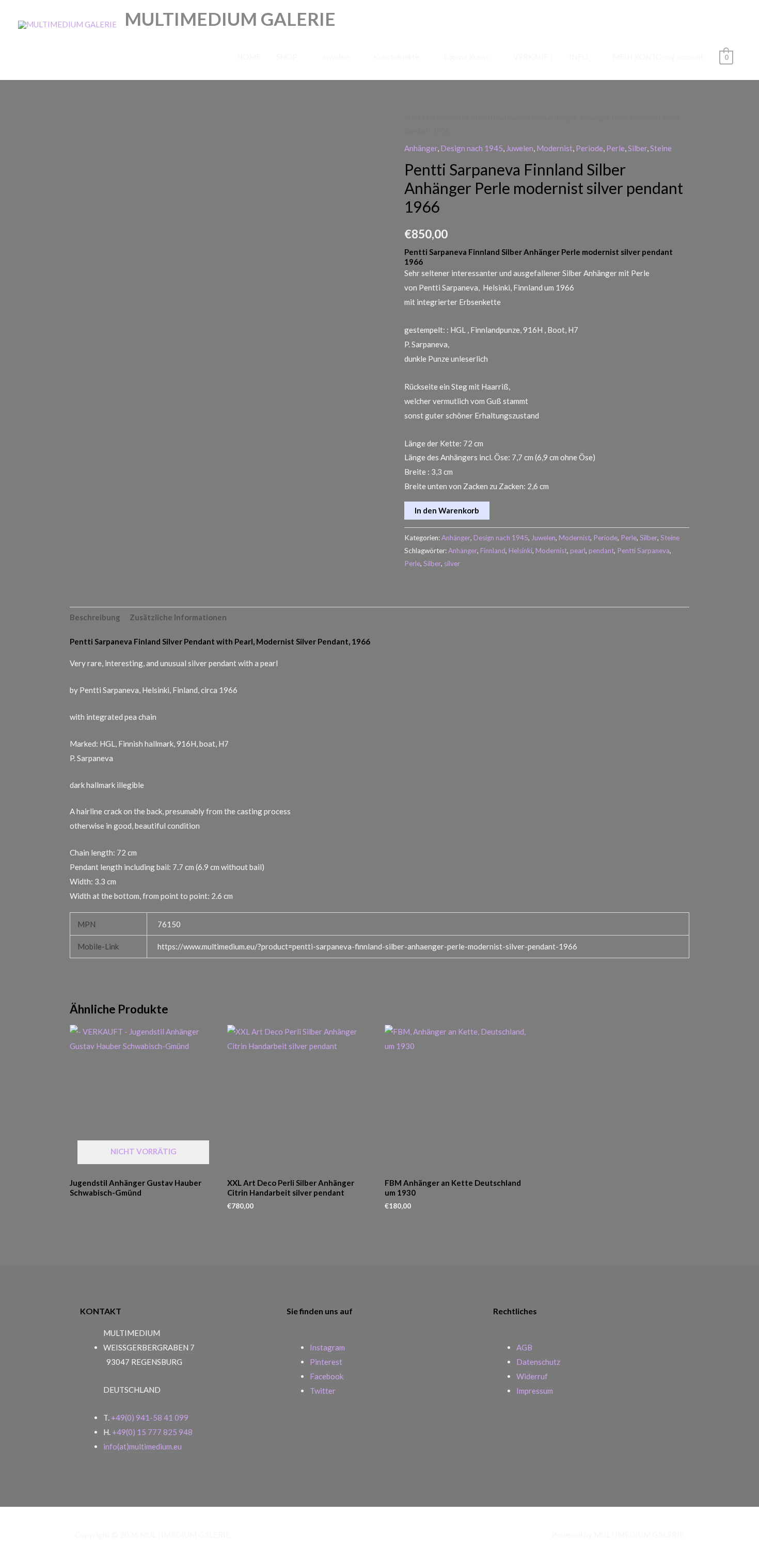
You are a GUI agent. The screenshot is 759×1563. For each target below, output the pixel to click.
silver (452, 563)
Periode (589, 148)
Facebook (326, 1376)
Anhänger (420, 148)
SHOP (286, 56)
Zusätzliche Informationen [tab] (178, 617)
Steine (661, 148)
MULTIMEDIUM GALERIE (230, 18)
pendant (601, 550)
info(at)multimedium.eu (142, 1446)
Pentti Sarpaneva (643, 550)
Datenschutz (538, 1361)
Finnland (492, 550)
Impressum (534, 1390)
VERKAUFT (533, 56)
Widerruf (532, 1376)
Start (412, 117)
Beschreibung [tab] (95, 617)
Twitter (323, 1390)
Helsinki (520, 550)
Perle (615, 148)
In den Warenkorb (447, 510)
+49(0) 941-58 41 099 (149, 1417)
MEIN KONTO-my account (658, 56)
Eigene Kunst (466, 56)
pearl (578, 550)
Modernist (554, 148)
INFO (578, 56)
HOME (249, 56)
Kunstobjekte (396, 56)
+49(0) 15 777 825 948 (152, 1432)
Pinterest (326, 1361)
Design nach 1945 (471, 148)
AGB (524, 1347)
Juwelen (335, 56)
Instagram (327, 1347)
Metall (436, 117)
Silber (460, 117)
